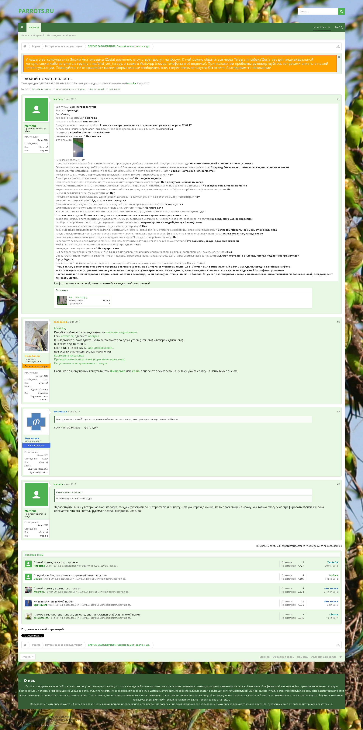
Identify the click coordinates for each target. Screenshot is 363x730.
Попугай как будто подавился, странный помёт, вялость (70, 575)
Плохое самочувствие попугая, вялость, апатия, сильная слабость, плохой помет (87, 614)
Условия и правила (323, 656)
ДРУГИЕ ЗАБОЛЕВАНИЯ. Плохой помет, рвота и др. (68, 83)
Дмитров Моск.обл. (38, 468)
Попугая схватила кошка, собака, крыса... (95, 565)
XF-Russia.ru (36, 722)
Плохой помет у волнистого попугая (57, 588)
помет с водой (96, 88)
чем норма (114, 88)
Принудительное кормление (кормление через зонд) (89, 359)
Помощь (302, 656)
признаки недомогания (121, 332)
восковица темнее (41, 88)
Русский (26, 656)
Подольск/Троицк (39, 389)
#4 (338, 484)
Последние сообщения (61, 35)
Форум (34, 27)
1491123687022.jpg (78, 297)
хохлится (67, 336)
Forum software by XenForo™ (49, 716)
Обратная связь (283, 656)
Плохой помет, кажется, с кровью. (56, 562)
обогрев (93, 336)
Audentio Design (50, 725)
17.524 (45, 458)
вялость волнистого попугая (70, 88)
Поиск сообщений (32, 35)
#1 (338, 99)
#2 (338, 321)
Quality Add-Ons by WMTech (55, 719)
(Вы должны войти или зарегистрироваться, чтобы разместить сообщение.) (299, 546)
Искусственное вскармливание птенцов (80, 363)
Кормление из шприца (69, 355)
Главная (264, 656)
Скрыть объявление (339, 57)
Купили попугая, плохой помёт (53, 601)
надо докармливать (100, 348)
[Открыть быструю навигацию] (338, 46)
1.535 (45, 379)
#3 (338, 411)
